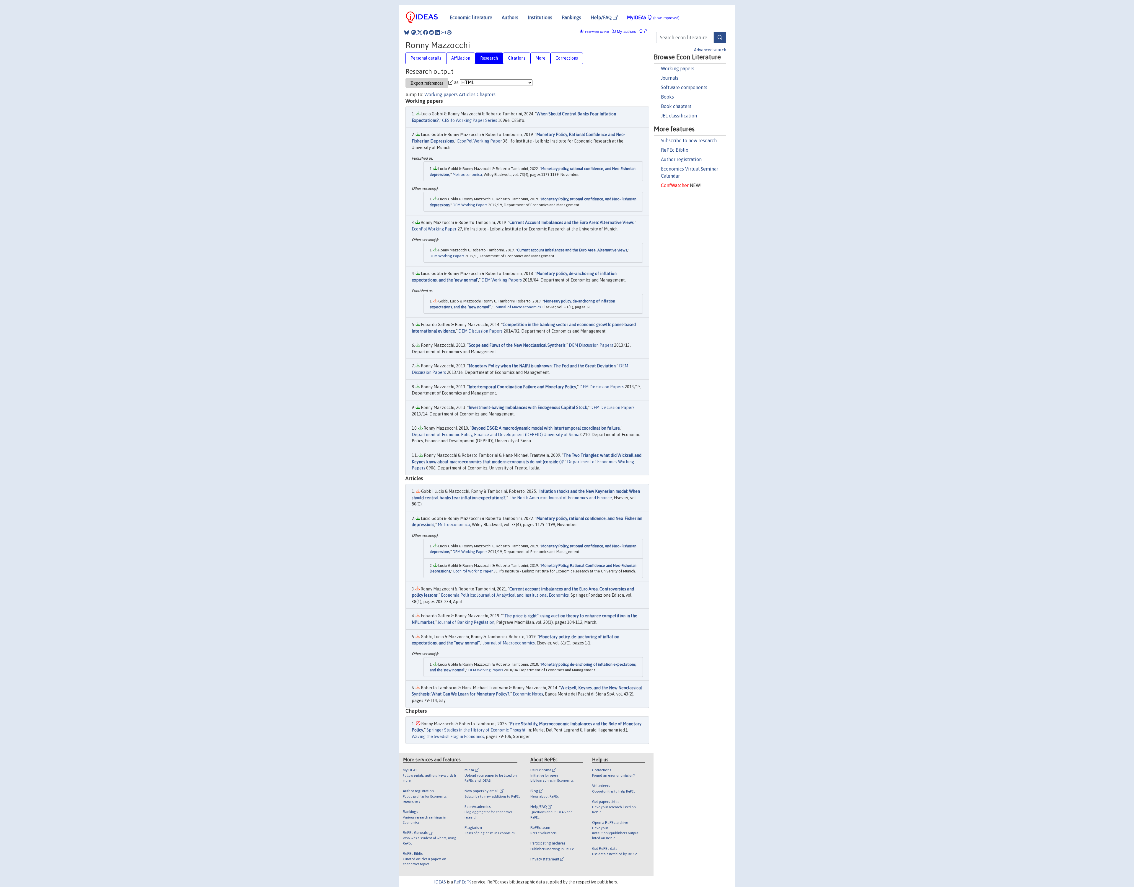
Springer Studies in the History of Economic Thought (476, 730)
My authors (626, 31)
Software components (684, 87)
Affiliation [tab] (460, 58)
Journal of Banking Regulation (466, 622)
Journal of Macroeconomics (517, 307)
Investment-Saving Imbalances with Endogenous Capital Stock (528, 407)
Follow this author (597, 31)
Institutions (540, 17)
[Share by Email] (443, 32)
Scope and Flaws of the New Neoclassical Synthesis (517, 345)
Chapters (486, 94)
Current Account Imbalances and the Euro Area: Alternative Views (571, 222)
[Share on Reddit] (431, 32)
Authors (510, 17)
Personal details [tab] (425, 58)
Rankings (571, 17)
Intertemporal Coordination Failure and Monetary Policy (522, 386)
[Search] (720, 37)
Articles (467, 94)
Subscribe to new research (689, 140)
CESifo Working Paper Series (469, 120)
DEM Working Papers (470, 205)
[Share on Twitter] (419, 32)
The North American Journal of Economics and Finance (560, 497)
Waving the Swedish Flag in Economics (448, 736)
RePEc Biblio (674, 150)
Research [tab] (489, 58)
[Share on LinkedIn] (437, 32)
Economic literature (471, 17)
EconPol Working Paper (479, 141)
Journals (669, 78)
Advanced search (710, 50)
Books (667, 96)
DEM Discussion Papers (480, 331)
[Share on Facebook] (425, 32)
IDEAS (440, 882)
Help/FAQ (602, 17)
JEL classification (679, 115)
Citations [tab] (516, 58)
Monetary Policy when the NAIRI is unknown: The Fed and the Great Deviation (542, 366)
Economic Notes (528, 694)
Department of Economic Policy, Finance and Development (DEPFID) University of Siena (495, 434)
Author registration (681, 159)
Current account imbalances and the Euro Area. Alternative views (572, 250)
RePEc (460, 882)
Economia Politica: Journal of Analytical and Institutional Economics (505, 595)
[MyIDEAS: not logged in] (642, 31)
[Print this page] (449, 32)
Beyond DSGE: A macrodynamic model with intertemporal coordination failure (545, 428)
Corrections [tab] (566, 58)
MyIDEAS (653, 17)
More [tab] (540, 58)
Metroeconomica (467, 174)
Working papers (677, 68)
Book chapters (676, 106)
